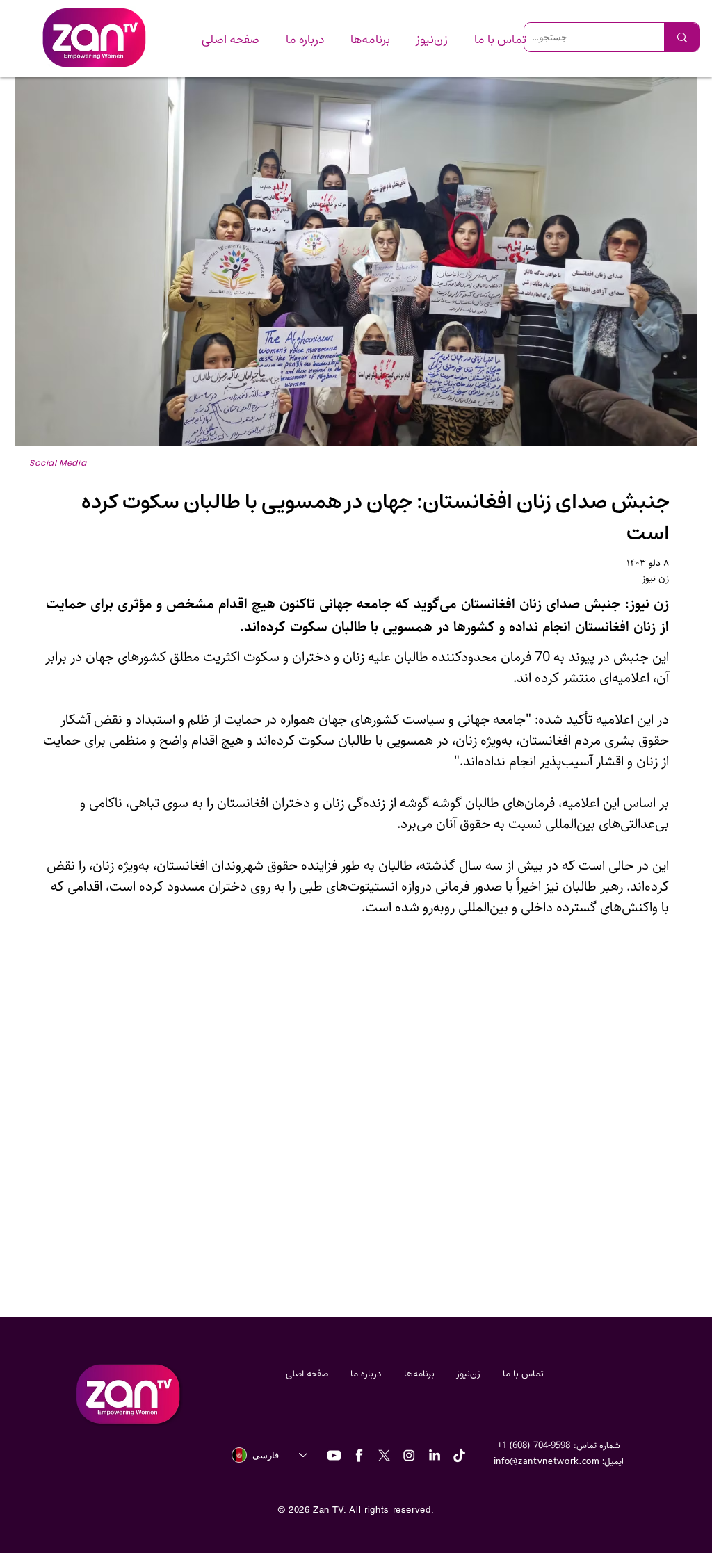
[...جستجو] (681, 37)
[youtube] (334, 1455)
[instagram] (409, 1455)
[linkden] (434, 1455)
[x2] (384, 1455)
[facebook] (359, 1455)
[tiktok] (459, 1455)
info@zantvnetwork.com (547, 1460)
